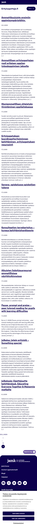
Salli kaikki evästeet (18, 513)
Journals (31, 2)
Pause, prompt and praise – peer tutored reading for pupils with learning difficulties (18, 308)
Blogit (3, 473)
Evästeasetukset (18, 523)
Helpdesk (4, 477)
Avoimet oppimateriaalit (9, 470)
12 (3, 443)
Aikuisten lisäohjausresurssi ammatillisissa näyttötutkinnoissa (16, 274)
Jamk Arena (5, 466)
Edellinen (3, 434)
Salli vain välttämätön (18, 518)
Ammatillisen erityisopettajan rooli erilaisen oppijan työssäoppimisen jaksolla (17, 64)
